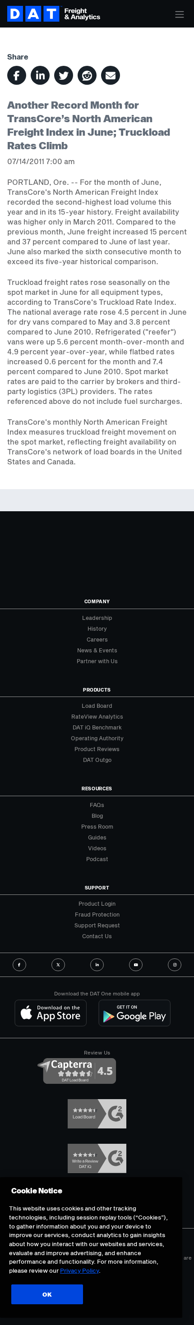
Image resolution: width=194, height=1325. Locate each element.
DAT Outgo (97, 759)
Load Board (97, 705)
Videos (97, 848)
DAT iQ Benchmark (97, 727)
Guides (97, 837)
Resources (97, 788)
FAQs (97, 805)
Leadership (97, 617)
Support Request (97, 925)
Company (97, 601)
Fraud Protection (97, 914)
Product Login (97, 903)
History (97, 628)
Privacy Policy (79, 1270)
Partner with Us (97, 661)
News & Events (97, 650)
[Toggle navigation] (179, 14)
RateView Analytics (97, 716)
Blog (97, 815)
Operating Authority (97, 738)
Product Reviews (97, 749)
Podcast (97, 859)
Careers (97, 639)
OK (47, 1294)
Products (97, 689)
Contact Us (97, 936)
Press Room (97, 826)
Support (97, 887)
